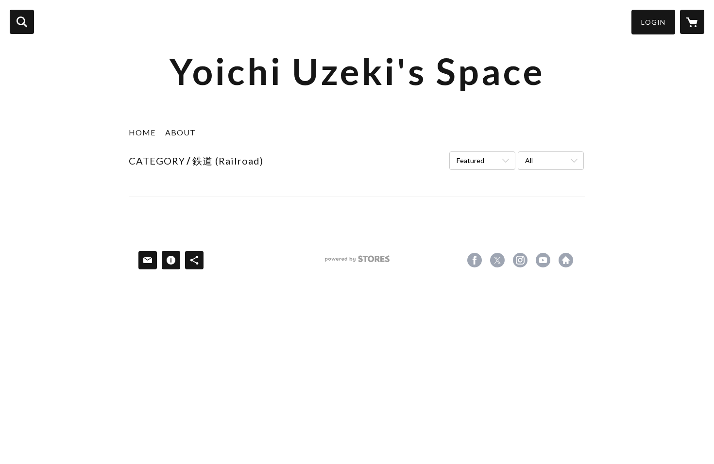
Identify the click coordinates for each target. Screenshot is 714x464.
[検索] (22, 22)
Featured (470, 160)
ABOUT (180, 132)
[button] (653, 22)
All (529, 160)
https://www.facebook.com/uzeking (474, 260)
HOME (142, 132)
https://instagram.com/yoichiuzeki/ (520, 260)
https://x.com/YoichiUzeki (497, 260)
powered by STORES (357, 262)
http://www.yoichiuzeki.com (566, 260)
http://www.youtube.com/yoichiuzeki (543, 260)
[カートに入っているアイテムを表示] (692, 22)
